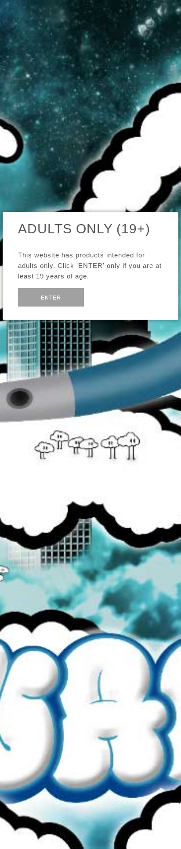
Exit (104, 296)
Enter (51, 298)
